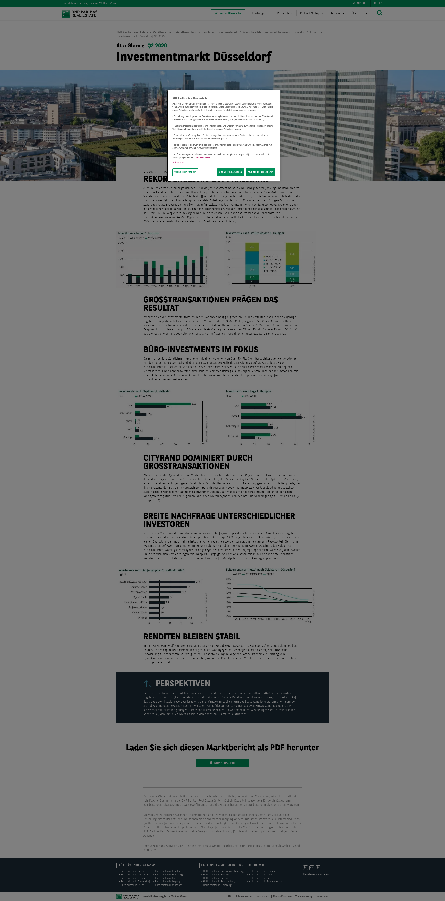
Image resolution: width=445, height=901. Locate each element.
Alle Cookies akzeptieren (260, 172)
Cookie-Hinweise (202, 158)
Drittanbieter (178, 162)
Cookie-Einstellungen (185, 172)
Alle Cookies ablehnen (230, 172)
